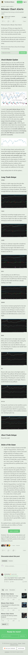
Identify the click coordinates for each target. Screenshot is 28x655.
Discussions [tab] (12, 590)
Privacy (19, 643)
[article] (14, 596)
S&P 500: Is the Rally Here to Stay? (9, 596)
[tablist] (7, 560)
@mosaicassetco (5, 527)
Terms (23, 643)
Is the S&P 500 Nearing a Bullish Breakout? (9, 616)
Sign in (25, 2)
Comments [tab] (4, 561)
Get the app (21, 648)
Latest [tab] (6, 590)
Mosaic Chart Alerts (7, 6)
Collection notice (14, 644)
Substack (7, 652)
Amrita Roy (7, 574)
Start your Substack (10, 648)
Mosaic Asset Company (10, 16)
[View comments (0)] (8, 599)
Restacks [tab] (11, 561)
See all (4, 624)
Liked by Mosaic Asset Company (12, 575)
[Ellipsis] (26, 574)
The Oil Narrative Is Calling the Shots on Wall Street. (10, 605)
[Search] (25, 589)
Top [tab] (3, 590)
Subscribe (19, 2)
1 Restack (18, 545)
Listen (24, 17)
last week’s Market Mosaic (13, 109)
